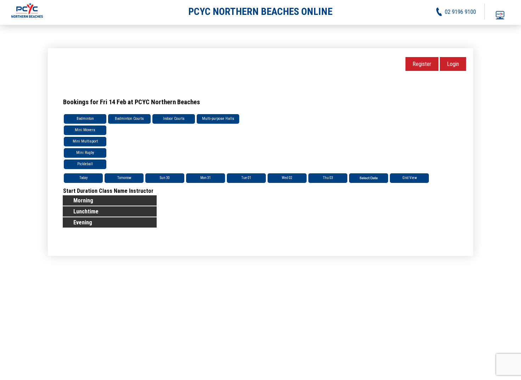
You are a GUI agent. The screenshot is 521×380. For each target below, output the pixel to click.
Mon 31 (205, 178)
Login (453, 64)
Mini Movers (85, 130)
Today (83, 178)
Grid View (409, 178)
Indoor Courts (174, 118)
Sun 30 (165, 178)
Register (422, 64)
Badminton (85, 118)
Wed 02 (287, 178)
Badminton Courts (129, 118)
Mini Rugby (85, 152)
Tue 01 (246, 178)
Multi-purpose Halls (218, 118)
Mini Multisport (85, 141)
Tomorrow (124, 178)
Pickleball (85, 164)
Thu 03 (328, 178)
